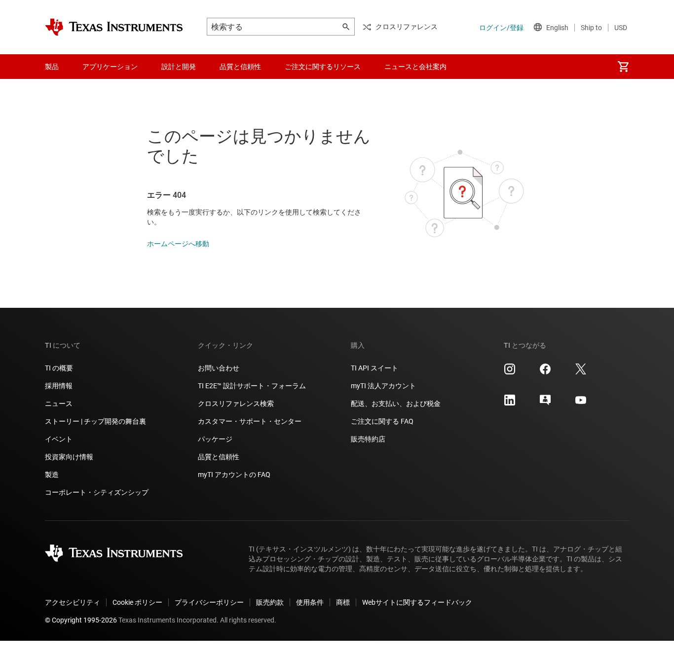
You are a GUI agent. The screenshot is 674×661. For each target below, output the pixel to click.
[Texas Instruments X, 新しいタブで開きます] (581, 372)
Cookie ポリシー (137, 602)
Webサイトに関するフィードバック (417, 602)
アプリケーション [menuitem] (110, 67)
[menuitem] (623, 66)
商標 (343, 602)
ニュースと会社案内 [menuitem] (415, 67)
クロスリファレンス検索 (236, 403)
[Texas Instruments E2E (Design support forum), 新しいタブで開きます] (545, 403)
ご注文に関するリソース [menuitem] (323, 67)
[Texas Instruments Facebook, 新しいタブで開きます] (545, 372)
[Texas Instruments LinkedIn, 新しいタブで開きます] (510, 403)
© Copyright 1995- (81, 620)
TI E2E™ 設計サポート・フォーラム (252, 386)
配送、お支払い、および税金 (396, 403)
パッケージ (215, 439)
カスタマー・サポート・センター (249, 421)
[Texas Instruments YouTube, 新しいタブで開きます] (581, 403)
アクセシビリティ (72, 602)
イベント (59, 439)
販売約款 (270, 602)
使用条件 (310, 602)
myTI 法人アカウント (383, 386)
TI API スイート (374, 368)
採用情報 (59, 386)
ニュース (59, 403)
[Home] (114, 27)
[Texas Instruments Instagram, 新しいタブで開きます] (510, 372)
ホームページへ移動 (178, 244)
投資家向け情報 (69, 457)
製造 (52, 474)
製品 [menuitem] (52, 67)
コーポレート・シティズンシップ (97, 492)
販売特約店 (368, 439)
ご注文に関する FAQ (382, 421)
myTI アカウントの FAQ (234, 474)
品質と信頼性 (218, 457)
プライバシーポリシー (209, 602)
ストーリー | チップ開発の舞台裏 (95, 421)
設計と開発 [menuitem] (178, 67)
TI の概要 (59, 368)
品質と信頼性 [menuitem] (240, 67)
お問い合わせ (218, 368)
